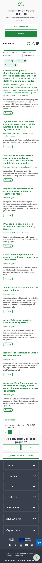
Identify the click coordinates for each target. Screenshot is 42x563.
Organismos (13, 530)
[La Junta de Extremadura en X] (15, 545)
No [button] (30, 447)
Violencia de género (29, 93)
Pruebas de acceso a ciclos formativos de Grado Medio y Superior (19, 226)
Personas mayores (10, 90)
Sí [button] (12, 447)
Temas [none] (10, 465)
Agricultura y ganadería (11, 133)
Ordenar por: (27, 52)
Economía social (31, 167)
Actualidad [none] (12, 507)
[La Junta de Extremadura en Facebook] (10, 545)
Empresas (7, 167)
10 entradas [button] (11, 420)
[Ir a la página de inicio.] (8, 43)
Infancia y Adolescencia (11, 85)
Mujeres (35, 87)
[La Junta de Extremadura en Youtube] (26, 545)
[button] (28, 43)
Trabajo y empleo (17, 167)
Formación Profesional (11, 233)
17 (26, 432)
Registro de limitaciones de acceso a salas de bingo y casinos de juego (18, 191)
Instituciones (14, 518)
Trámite (8, 113)
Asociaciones (22, 90)
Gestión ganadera (9, 136)
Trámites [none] (11, 476)
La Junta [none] (11, 486)
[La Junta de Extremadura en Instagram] (21, 545)
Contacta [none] (11, 497)
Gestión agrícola (27, 133)
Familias (25, 95)
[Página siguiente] (30, 432)
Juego (13, 198)
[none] (5, 432)
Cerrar (21, 33)
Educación (24, 233)
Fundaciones (16, 93)
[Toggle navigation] (17, 43)
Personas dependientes (22, 87)
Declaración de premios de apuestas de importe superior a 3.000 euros (20, 257)
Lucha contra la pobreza (12, 95)
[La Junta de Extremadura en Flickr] (32, 545)
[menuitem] (10, 560)
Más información (21, 26)
